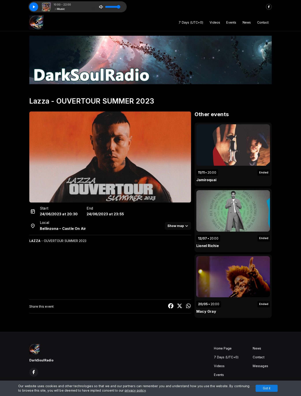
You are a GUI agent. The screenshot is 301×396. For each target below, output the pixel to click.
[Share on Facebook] (170, 306)
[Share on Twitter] (179, 306)
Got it (266, 388)
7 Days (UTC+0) (191, 22)
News (247, 22)
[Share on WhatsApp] (188, 306)
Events (231, 22)
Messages (260, 366)
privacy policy (135, 390)
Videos (215, 22)
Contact (263, 22)
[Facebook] (269, 7)
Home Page (223, 348)
